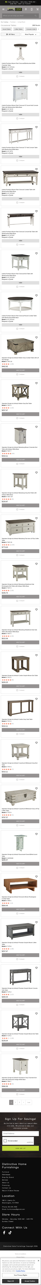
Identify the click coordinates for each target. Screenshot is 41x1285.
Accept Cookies (30, 1281)
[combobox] (30, 34)
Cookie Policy (20, 1271)
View (20, 72)
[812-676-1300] (31, 9)
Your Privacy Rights (20, 1275)
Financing (6, 1185)
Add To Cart (20, 370)
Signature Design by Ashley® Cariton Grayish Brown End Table (20, 675)
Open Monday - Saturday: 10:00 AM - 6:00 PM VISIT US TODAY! (22, 3)
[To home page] (14, 9)
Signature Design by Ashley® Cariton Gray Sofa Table (17, 719)
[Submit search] (35, 16)
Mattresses (6, 1175)
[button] (3, 9)
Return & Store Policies (10, 1191)
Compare (21, 76)
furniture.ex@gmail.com (16, 1209)
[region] (20, 1271)
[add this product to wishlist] (36, 43)
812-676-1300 (12, 1207)
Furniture (13, 22)
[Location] (25, 9)
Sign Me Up (21, 1148)
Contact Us (6, 1188)
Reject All (11, 1281)
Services (5, 1180)
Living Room (21, 22)
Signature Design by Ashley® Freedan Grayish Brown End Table (20, 1034)
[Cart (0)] (37, 9)
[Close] (38, 1260)
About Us (5, 1183)
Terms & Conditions (20, 1254)
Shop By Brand (8, 1177)
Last (28, 1102)
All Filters (12, 34)
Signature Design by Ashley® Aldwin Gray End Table (17, 403)
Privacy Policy (20, 1257)
